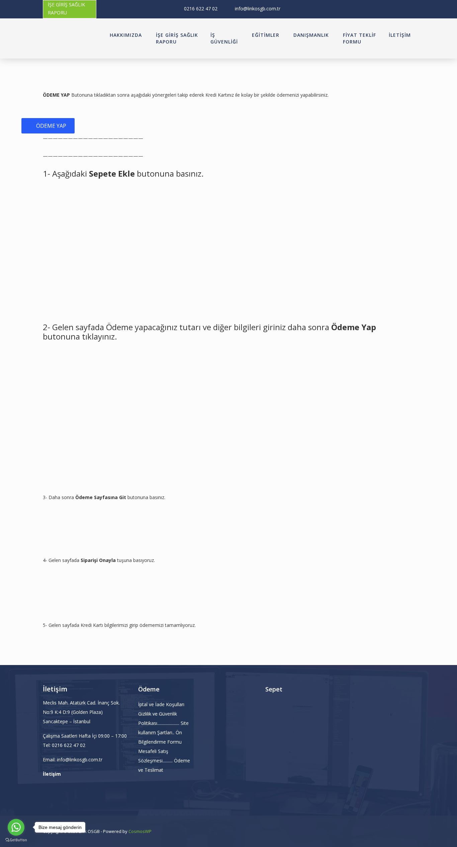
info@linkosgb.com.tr (257, 8)
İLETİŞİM (400, 35)
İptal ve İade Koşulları (161, 704)
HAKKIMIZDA (126, 35)
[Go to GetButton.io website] (16, 840)
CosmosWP (140, 831)
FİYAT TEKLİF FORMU (359, 38)
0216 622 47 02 (200, 8)
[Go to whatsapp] (16, 827)
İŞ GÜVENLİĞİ (224, 38)
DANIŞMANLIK (311, 35)
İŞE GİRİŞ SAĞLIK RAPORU (66, 8)
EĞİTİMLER (265, 35)
